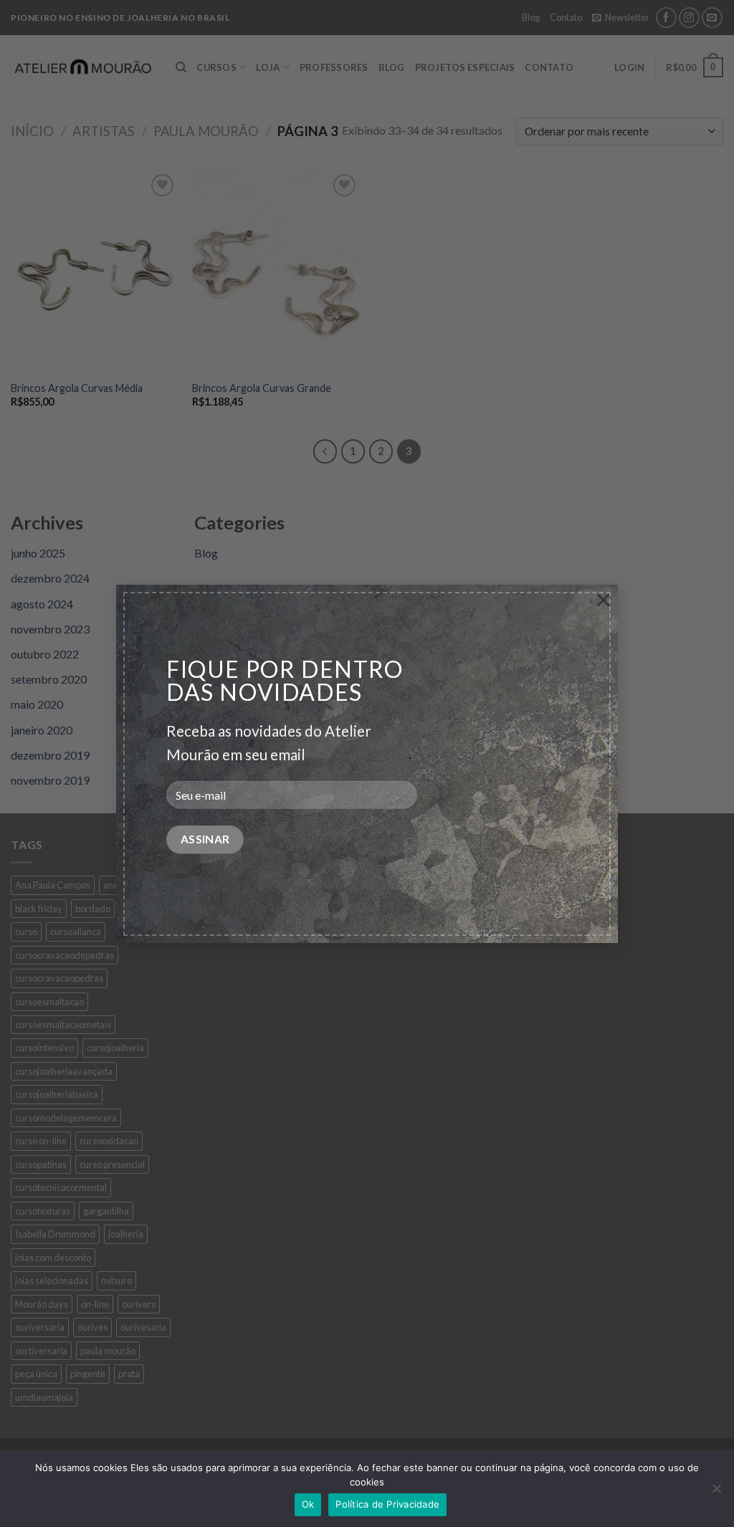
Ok (308, 1504)
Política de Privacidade (387, 1504)
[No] (716, 1492)
